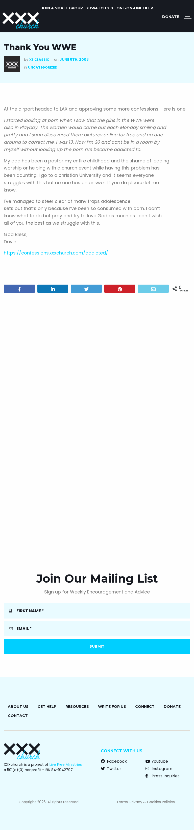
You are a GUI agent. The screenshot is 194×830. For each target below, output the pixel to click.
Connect (145, 706)
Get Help (47, 706)
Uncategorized (42, 67)
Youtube (159, 761)
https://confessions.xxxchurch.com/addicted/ (56, 253)
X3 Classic (39, 59)
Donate (170, 16)
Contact (18, 715)
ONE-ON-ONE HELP (134, 8)
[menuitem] (62, 8)
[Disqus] (97, 361)
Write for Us (112, 706)
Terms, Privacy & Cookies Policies (145, 801)
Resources (77, 706)
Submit (97, 646)
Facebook (116, 761)
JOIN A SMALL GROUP (62, 8)
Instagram (161, 769)
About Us (18, 706)
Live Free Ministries (66, 764)
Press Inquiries (165, 776)
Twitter (113, 769)
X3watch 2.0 (99, 8)
